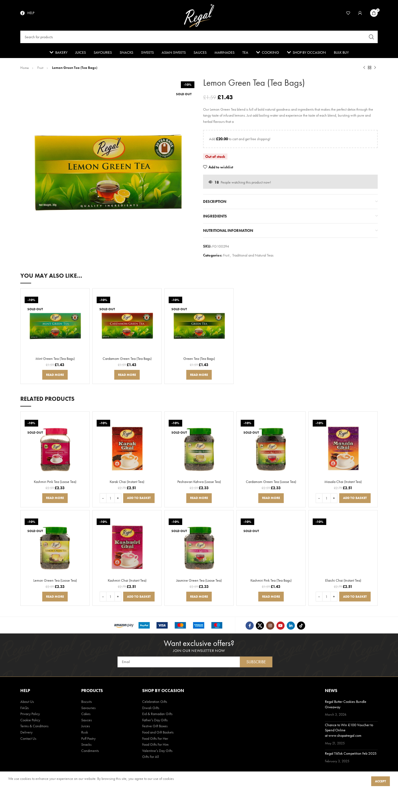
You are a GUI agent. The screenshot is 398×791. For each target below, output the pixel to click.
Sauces (86, 720)
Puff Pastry (88, 738)
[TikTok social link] (301, 626)
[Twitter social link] (260, 626)
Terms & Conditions (34, 725)
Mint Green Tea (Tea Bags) (55, 358)
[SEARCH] (371, 37)
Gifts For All (150, 756)
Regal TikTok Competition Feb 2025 (351, 753)
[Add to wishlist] (82, 307)
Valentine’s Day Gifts (157, 750)
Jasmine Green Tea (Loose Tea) (199, 580)
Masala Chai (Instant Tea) (343, 481)
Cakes (85, 713)
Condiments (90, 750)
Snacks (86, 744)
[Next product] (375, 68)
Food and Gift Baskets (158, 732)
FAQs (24, 707)
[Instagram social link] (270, 626)
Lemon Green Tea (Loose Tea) (55, 580)
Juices (85, 725)
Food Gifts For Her (155, 738)
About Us (27, 701)
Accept (380, 781)
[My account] (360, 13)
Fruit (40, 67)
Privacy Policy (30, 713)
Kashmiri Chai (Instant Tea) (127, 580)
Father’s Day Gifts (155, 720)
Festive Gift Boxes (155, 725)
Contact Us (28, 738)
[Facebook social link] (250, 626)
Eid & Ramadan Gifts (157, 713)
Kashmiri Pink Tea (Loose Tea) (55, 481)
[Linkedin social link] (291, 626)
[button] (139, 498)
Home (25, 67)
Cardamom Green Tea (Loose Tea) (271, 481)
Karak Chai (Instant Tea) (127, 481)
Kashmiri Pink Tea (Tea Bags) (271, 580)
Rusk (84, 732)
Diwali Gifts (150, 707)
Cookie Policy (30, 720)
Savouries (88, 707)
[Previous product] (364, 68)
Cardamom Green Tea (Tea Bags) (127, 358)
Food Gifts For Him (155, 744)
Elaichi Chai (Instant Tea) (343, 580)
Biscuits (86, 701)
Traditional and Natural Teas (252, 255)
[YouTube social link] (280, 626)
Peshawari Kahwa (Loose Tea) (199, 481)
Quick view (82, 299)
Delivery (26, 732)
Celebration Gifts (154, 701)
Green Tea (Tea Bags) (199, 358)
